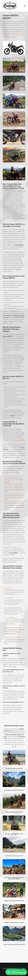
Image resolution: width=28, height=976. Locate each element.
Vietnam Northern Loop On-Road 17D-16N (14, 944)
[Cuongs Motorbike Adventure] (10, 6)
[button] (24, 6)
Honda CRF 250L (7, 440)
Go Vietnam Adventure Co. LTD (11, 968)
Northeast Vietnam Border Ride (12, 627)
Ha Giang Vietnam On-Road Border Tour (14, 501)
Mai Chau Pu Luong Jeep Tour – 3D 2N (14, 922)
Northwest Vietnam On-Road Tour (13, 493)
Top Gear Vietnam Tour (15, 35)
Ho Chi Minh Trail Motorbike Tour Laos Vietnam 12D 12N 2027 (14, 878)
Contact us (6, 558)
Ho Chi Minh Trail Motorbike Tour (13, 476)
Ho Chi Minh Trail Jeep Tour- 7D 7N (14, 855)
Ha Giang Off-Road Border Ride (12, 608)
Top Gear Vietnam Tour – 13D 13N (14, 768)
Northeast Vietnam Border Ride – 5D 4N (14, 900)
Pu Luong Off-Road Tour (10, 618)
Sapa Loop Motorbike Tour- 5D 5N (14, 812)
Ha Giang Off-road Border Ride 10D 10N (14, 790)
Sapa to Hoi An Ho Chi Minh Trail (12, 637)
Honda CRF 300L (18, 438)
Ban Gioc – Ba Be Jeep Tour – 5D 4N (14, 834)
